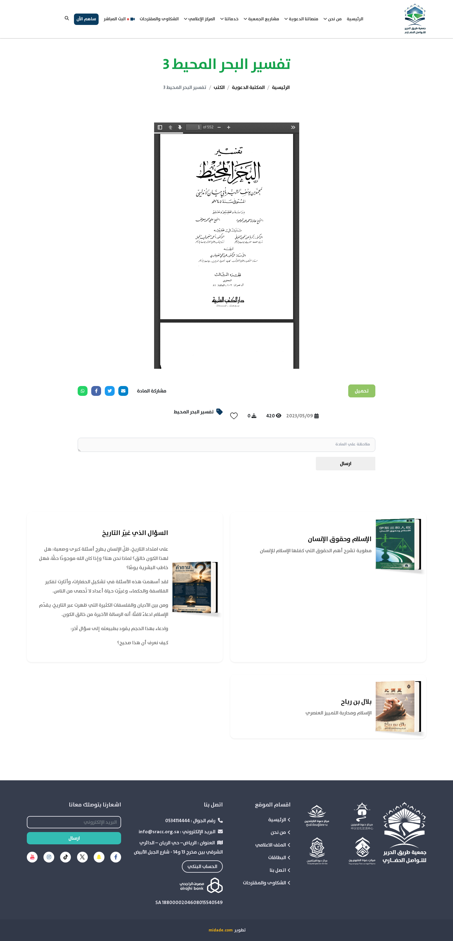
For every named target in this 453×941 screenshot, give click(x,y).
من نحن (278, 832)
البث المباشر (115, 19)
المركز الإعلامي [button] (201, 19)
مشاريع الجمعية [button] (263, 19)
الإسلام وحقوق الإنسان (340, 539)
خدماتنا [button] (231, 19)
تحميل (362, 391)
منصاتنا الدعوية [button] (303, 19)
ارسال (345, 464)
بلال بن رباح (356, 702)
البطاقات (277, 857)
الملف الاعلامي (270, 845)
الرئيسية (355, 19)
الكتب (219, 87)
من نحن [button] (334, 19)
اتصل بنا (278, 870)
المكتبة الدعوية (248, 87)
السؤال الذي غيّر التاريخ (135, 533)
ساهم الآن (86, 19)
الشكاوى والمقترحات (159, 19)
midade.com (221, 930)
